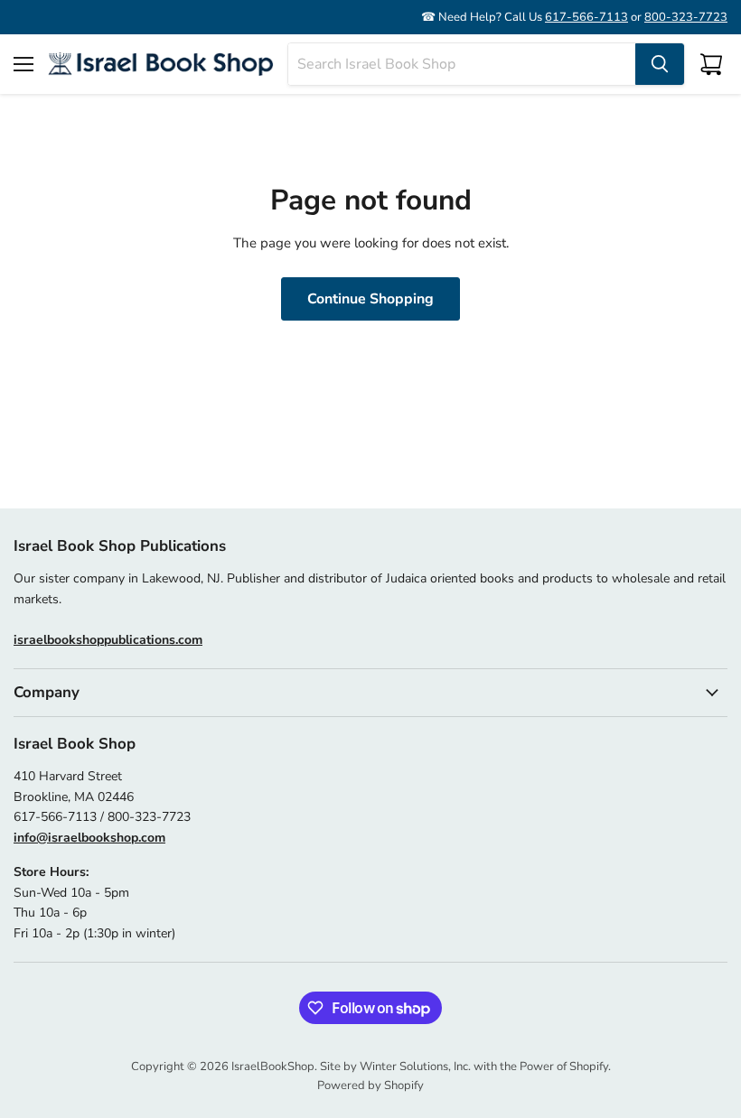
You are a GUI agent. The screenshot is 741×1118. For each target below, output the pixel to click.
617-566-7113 (586, 17)
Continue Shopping (370, 299)
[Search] (659, 64)
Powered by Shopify (370, 1085)
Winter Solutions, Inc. (415, 1066)
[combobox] (461, 64)
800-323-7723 (685, 17)
